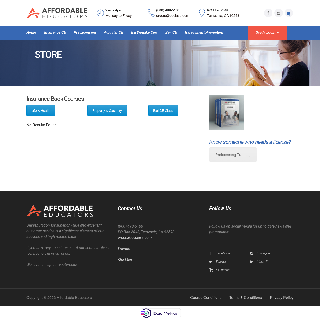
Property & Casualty (107, 110)
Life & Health (40, 110)
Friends (124, 248)
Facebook (223, 253)
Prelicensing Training (233, 154)
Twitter (221, 262)
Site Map (125, 260)
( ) (223, 270)
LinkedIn (263, 262)
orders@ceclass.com (135, 237)
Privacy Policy (282, 297)
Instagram (264, 253)
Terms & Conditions (245, 297)
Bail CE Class (163, 110)
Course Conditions (205, 297)
